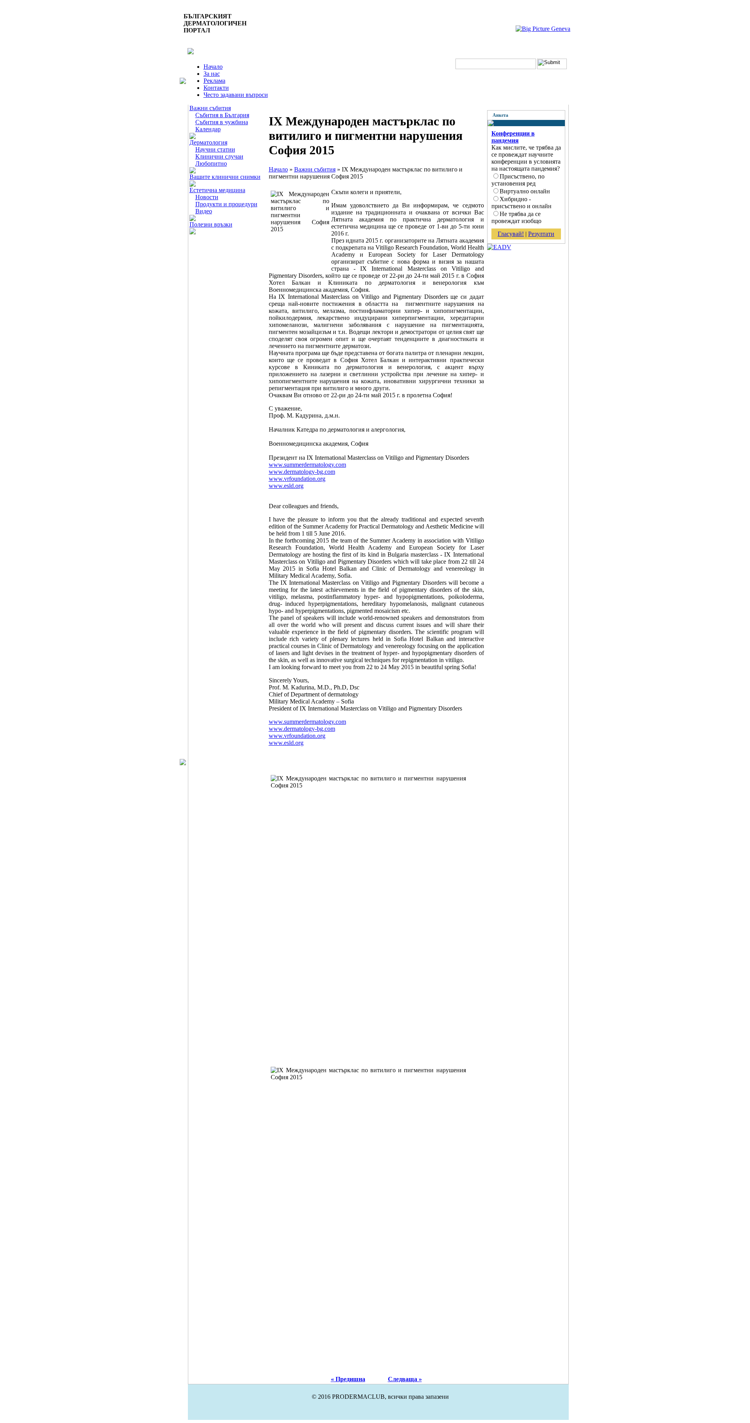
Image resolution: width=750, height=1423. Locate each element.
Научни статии (215, 149)
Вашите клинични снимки (225, 176)
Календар (208, 129)
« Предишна (348, 1379)
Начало (213, 66)
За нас (212, 73)
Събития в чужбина (221, 122)
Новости (206, 197)
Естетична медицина (217, 190)
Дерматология (208, 142)
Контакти (216, 87)
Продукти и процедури (226, 204)
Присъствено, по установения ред (518, 180)
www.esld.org (286, 485)
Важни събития (210, 108)
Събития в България (222, 115)
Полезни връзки (210, 224)
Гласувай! (511, 233)
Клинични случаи (219, 156)
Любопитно (211, 163)
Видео (203, 211)
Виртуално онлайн (525, 191)
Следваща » (405, 1379)
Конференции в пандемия (513, 137)
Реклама (214, 80)
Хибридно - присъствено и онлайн (521, 202)
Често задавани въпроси (236, 94)
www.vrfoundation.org (297, 478)
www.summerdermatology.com (307, 464)
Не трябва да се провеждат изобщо (516, 217)
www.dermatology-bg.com (302, 471)
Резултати (541, 233)
